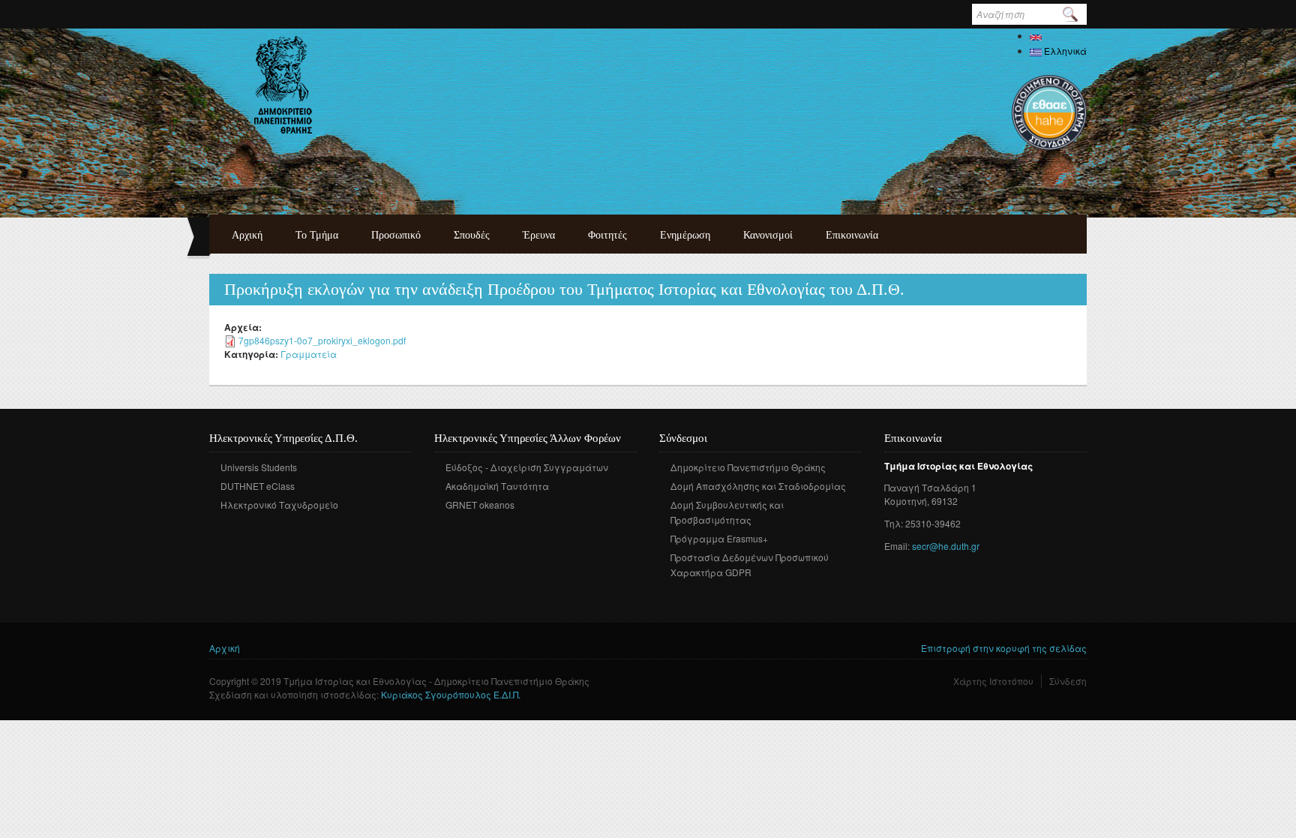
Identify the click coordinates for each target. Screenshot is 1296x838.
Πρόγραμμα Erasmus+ (719, 538)
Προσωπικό (396, 235)
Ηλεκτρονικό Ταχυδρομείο (279, 504)
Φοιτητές (607, 235)
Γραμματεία (308, 353)
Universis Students (258, 467)
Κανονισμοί (768, 235)
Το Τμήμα (317, 235)
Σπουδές (472, 235)
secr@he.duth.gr (946, 545)
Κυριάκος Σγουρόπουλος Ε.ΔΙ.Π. (450, 694)
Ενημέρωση (685, 235)
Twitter (692, 594)
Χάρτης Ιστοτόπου (993, 680)
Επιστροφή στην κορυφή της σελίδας (1004, 647)
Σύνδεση (1068, 680)
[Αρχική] (283, 85)
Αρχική (247, 235)
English (1058, 35)
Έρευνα (539, 235)
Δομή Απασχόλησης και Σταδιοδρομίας (758, 485)
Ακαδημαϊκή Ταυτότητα (497, 485)
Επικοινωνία (852, 235)
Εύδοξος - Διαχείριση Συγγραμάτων (527, 467)
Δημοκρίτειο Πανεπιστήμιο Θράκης (748, 467)
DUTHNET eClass (257, 485)
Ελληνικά (1064, 50)
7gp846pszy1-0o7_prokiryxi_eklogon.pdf (322, 340)
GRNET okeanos (480, 504)
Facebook (669, 594)
